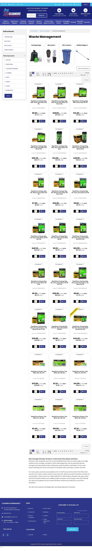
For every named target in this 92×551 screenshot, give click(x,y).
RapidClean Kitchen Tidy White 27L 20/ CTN (80, 372)
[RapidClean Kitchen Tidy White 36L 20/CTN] (59, 408)
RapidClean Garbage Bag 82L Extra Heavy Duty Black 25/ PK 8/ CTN (80, 237)
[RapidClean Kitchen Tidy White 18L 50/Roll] (59, 363)
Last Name (60, 519)
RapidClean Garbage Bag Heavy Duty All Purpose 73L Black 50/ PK (80, 282)
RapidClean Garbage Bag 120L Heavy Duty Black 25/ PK (39, 102)
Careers (45, 515)
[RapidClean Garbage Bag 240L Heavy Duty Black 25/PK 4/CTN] (39, 137)
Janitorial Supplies (45, 31)
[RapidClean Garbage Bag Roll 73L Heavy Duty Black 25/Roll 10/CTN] (80, 318)
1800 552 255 (7, 513)
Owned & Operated (73, 14)
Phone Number (78, 519)
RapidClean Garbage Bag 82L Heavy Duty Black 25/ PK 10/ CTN (59, 282)
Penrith (45, 534)
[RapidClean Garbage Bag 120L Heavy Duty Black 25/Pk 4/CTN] (59, 92)
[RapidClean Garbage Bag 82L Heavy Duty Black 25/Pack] (39, 273)
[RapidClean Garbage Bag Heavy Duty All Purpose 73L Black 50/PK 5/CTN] (39, 318)
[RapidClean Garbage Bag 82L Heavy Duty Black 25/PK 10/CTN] (59, 273)
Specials (87, 22)
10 (43, 75)
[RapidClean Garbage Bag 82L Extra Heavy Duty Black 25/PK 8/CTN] (80, 227)
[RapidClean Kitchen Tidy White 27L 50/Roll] (39, 408)
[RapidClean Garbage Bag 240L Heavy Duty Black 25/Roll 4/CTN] (80, 137)
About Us (13, 4)
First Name (77, 512)
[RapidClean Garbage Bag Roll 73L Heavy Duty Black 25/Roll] (59, 318)
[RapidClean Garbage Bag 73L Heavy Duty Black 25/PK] (80, 182)
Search (41, 15)
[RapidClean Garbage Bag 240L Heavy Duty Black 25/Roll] (59, 137)
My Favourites (68, 4)
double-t (59, 544)
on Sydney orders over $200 (59, 14)
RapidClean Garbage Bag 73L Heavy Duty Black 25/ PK (80, 191)
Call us (85, 14)
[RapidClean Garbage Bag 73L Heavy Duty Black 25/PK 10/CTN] (39, 227)
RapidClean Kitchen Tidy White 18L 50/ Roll (59, 372)
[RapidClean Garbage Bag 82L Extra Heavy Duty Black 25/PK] (59, 227)
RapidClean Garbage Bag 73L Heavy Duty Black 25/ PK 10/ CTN (39, 237)
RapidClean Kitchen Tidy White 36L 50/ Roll (80, 417)
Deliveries (45, 512)
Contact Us (31, 512)
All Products (34, 31)
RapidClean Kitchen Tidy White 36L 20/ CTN (59, 417)
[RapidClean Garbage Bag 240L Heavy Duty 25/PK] (80, 92)
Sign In (86, 4)
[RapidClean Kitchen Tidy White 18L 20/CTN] (39, 363)
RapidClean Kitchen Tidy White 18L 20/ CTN (38, 372)
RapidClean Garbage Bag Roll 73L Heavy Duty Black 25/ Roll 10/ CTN (80, 328)
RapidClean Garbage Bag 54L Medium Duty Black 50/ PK (38, 192)
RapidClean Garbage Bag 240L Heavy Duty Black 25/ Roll (59, 147)
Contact (21, 4)
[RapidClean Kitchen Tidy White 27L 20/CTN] (80, 363)
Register (59, 4)
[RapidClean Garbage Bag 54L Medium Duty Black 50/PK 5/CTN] (59, 182)
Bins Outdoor (8, 45)
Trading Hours (32, 521)
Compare (37, 84)
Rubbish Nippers (8, 50)
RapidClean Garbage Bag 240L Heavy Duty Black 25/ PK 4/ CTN (39, 147)
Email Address (61, 512)
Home (5, 4)
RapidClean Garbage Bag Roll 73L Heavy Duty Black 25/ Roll (59, 328)
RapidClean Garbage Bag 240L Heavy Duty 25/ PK (80, 101)
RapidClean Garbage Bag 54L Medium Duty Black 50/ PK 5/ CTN (59, 192)
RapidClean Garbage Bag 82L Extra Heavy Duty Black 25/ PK (59, 237)
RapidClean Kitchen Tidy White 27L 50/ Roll (38, 417)
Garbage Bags (8, 37)
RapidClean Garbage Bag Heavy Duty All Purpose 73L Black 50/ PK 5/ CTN (38, 328)
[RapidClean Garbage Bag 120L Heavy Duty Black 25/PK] (39, 92)
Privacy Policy (47, 508)
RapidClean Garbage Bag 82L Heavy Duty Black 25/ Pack (38, 282)
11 (45, 75)
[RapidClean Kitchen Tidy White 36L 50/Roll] (80, 408)
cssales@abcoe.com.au (10, 517)
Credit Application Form (46, 521)
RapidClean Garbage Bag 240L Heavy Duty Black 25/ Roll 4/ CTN (80, 147)
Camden (30, 534)
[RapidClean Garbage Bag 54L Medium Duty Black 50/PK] (39, 182)
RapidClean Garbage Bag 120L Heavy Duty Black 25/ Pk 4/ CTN (59, 102)
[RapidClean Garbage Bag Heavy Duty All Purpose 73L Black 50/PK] (80, 273)
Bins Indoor (7, 41)
